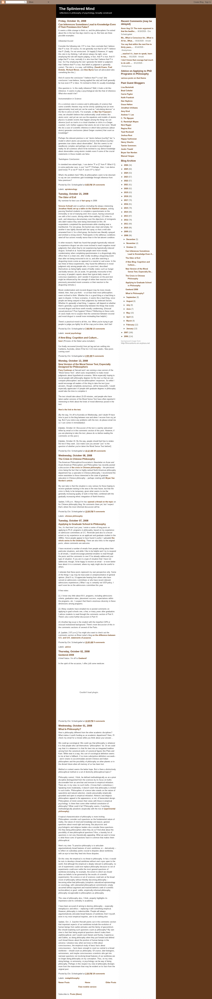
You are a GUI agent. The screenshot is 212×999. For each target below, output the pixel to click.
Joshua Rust (126, 135)
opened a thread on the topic (101, 502)
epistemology (71, 189)
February (130, 325)
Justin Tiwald (127, 149)
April (128, 317)
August (129, 301)
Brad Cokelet (126, 91)
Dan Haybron (127, 101)
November (131, 243)
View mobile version (87, 987)
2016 (126, 204)
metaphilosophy (72, 978)
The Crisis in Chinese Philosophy (76, 459)
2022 (126, 181)
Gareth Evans (101, 67)
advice (68, 647)
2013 (126, 216)
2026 (126, 165)
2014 (126, 212)
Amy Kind (125, 111)
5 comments (99, 511)
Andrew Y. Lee (127, 115)
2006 (126, 336)
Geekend (82, 658)
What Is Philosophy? (69, 729)
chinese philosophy (74, 516)
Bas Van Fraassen (102, 112)
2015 (126, 208)
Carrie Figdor (127, 94)
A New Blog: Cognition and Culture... (78, 337)
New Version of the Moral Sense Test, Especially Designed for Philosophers (84, 365)
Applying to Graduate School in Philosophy (82, 524)
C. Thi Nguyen (127, 118)
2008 (126, 235)
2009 (126, 231)
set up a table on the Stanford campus (90, 209)
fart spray (86, 201)
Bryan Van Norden (129, 152)
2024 (126, 173)
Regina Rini (126, 128)
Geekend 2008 (66, 655)
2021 (126, 185)
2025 (126, 169)
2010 (126, 228)
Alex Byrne (89, 70)
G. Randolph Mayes (129, 122)
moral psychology (73, 333)
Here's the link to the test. (69, 410)
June (128, 309)
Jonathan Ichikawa (129, 108)
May (128, 313)
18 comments (99, 974)
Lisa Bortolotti (127, 87)
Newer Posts (64, 982)
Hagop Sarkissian (129, 139)
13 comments (99, 329)
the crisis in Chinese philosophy (86, 467)
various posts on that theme (133, 78)
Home (87, 982)
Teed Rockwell (127, 132)
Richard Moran (72, 70)
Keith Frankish (127, 97)
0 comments (98, 356)
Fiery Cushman (65, 370)
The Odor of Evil (67, 197)
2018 (126, 196)
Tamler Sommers (128, 146)
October (130, 247)
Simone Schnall (65, 206)
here (60, 341)
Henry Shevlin (127, 142)
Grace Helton (127, 104)
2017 (126, 200)
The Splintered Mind (77, 8)
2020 (126, 188)
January (130, 329)
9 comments (99, 642)
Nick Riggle (126, 125)
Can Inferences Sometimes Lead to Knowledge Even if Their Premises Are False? (87, 25)
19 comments (99, 185)
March (129, 321)
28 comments (100, 451)
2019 (126, 192)
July (128, 305)
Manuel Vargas (127, 156)
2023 (126, 177)
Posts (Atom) (76, 994)
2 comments (99, 721)
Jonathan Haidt (65, 209)
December (131, 239)
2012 (126, 220)
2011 (126, 224)
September (131, 297)
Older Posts (111, 982)
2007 (126, 332)
